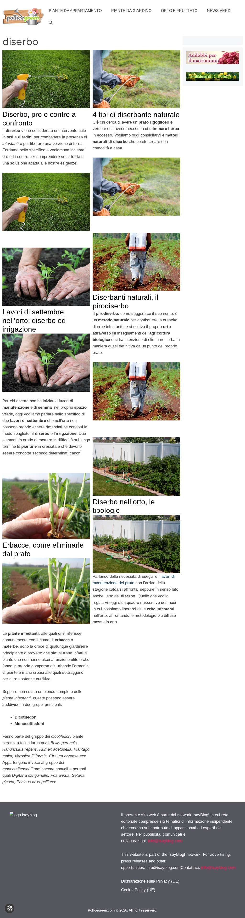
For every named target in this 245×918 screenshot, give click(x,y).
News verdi (219, 11)
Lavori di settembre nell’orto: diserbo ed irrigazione (34, 320)
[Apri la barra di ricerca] (50, 23)
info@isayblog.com (165, 841)
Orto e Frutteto (179, 11)
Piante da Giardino (131, 11)
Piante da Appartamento (75, 11)
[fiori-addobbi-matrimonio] (212, 63)
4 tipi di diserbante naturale (136, 115)
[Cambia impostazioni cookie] (9, 908)
